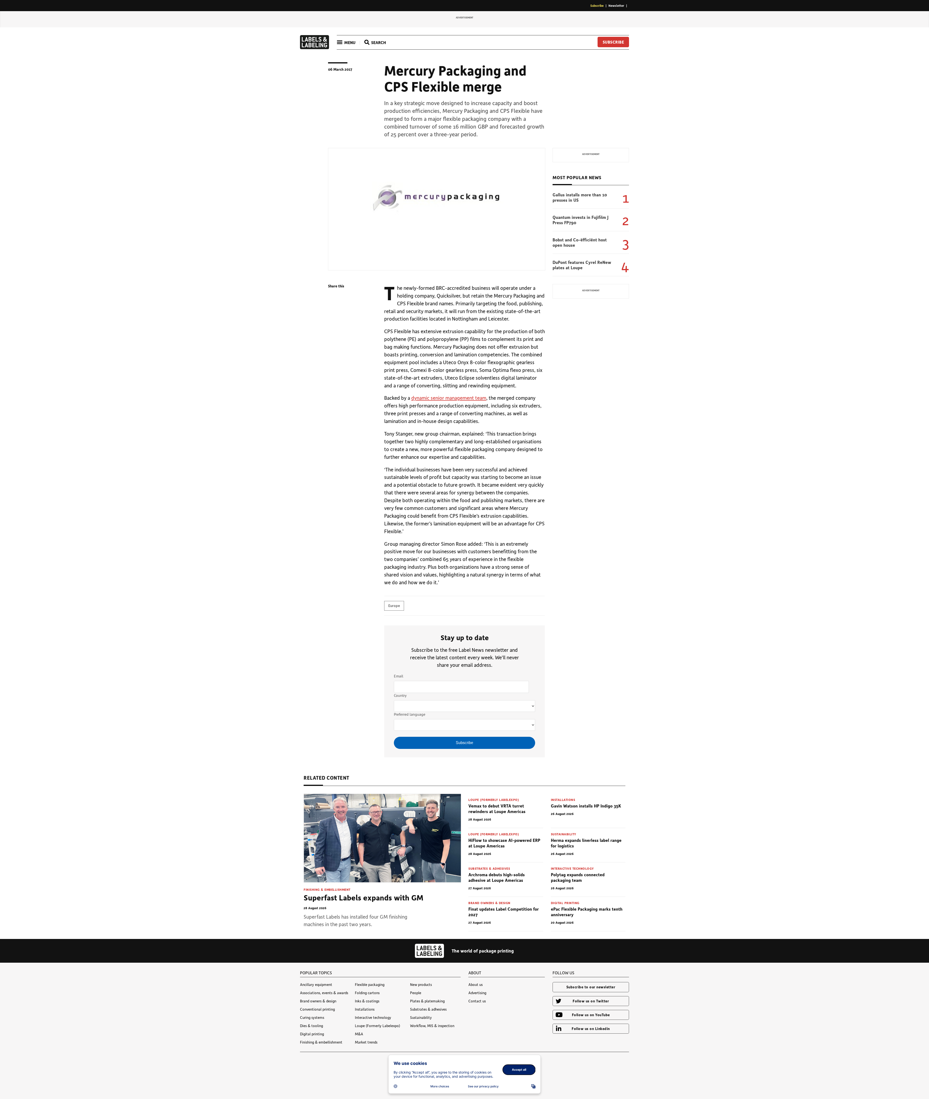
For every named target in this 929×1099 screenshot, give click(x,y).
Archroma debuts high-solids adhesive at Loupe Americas (496, 877)
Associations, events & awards (324, 992)
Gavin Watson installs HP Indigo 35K (586, 806)
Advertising (477, 992)
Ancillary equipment (316, 984)
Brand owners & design (489, 903)
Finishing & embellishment (327, 889)
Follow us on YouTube (591, 1014)
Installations (563, 800)
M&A (359, 1033)
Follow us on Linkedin (591, 1028)
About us (475, 984)
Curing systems (312, 1017)
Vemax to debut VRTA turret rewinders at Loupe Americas (496, 808)
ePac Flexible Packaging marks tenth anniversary (586, 911)
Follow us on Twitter (591, 1001)
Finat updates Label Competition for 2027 (503, 911)
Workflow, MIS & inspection (432, 1025)
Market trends (366, 1042)
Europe (394, 605)
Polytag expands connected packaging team (578, 877)
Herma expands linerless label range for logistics (586, 843)
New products (421, 984)
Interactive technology (572, 868)
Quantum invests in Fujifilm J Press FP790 (580, 220)
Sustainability (563, 834)
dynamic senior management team (448, 397)
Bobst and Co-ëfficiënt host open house (580, 242)
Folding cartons (367, 992)
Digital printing (565, 903)
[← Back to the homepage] (314, 47)
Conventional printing (317, 1009)
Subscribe (597, 5)
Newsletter (616, 5)
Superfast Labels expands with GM (363, 897)
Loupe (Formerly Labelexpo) (493, 800)
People (415, 992)
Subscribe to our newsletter (590, 986)
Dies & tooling (311, 1025)
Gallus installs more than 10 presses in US (580, 197)
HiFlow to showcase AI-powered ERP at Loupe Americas (504, 843)
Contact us (477, 1001)
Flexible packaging (369, 984)
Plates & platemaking (427, 1001)
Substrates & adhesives (489, 868)
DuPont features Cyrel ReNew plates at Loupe (582, 265)
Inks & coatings (367, 1001)
